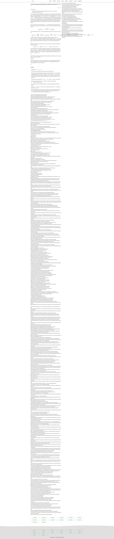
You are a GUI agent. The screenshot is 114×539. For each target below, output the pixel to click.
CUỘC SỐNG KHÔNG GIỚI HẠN (35, 130)
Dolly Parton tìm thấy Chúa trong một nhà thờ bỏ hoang (39, 180)
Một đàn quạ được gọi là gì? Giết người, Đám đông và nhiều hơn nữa (42, 256)
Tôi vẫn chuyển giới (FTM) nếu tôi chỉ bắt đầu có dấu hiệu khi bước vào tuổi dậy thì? (44, 511)
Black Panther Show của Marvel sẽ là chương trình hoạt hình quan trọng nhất (43, 355)
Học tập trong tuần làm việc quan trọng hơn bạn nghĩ (39, 161)
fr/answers (61, 517)
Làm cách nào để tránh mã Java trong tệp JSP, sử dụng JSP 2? (41, 118)
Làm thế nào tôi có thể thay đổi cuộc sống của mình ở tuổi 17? (41, 467)
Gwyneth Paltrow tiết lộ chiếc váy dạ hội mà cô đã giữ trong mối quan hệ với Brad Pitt (44, 402)
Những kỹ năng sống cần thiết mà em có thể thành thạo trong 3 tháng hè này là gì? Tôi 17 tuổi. (46, 469)
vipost (43, 532)
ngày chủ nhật (33, 150)
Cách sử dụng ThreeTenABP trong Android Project (39, 95)
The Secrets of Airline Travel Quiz (36, 294)
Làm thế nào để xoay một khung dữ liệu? (37, 103)
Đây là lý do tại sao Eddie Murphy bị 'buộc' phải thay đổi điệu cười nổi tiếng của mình (44, 341)
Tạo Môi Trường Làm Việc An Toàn (36, 173)
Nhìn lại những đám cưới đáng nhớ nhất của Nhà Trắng (39, 255)
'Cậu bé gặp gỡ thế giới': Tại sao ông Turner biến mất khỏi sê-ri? (41, 186)
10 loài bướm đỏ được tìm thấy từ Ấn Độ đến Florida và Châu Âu (41, 288)
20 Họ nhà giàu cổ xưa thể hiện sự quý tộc (37, 260)
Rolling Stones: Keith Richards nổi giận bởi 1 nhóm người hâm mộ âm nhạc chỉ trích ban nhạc (46, 181)
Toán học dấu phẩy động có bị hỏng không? (69, 6)
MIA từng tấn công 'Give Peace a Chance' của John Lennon (40, 221)
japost (34, 530)
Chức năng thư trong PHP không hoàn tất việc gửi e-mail (71, 18)
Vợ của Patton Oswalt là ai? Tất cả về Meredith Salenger (40, 423)
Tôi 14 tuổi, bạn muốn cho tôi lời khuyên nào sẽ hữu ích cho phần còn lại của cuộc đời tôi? (45, 455)
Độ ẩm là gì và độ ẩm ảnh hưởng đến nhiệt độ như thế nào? (40, 286)
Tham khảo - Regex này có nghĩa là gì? (68, 15)
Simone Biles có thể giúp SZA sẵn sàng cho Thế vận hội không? (41, 348)
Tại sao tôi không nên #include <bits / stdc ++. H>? (39, 120)
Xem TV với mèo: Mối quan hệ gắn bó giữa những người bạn (40, 126)
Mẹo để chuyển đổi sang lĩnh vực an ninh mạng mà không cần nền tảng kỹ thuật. (44, 160)
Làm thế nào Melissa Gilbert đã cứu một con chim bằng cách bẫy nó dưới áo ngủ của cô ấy (45, 226)
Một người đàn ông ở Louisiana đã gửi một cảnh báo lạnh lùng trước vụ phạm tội (44, 301)
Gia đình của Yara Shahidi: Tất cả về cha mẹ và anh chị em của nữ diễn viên (43, 406)
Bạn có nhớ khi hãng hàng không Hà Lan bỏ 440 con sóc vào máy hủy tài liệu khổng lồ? (45, 352)
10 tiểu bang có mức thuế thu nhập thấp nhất (38, 278)
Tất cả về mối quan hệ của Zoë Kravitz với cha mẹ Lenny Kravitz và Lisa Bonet (43, 371)
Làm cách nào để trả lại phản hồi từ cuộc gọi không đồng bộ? (72, 4)
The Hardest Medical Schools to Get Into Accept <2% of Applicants (41, 273)
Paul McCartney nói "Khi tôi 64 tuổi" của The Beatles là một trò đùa (41, 223)
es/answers (44, 517)
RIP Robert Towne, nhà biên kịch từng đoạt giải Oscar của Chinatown (42, 299)
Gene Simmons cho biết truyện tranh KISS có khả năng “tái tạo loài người (42, 220)
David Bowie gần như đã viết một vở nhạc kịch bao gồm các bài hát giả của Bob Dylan (44, 189)
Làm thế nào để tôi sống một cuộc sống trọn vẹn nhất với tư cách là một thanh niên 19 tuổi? (45, 480)
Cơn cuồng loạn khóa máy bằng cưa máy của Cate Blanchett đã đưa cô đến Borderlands (45, 338)
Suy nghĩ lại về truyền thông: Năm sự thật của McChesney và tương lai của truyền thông (45, 143)
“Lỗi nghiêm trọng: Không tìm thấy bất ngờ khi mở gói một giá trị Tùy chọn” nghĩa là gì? (45, 109)
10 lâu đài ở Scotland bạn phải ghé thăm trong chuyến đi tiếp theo (41, 293)
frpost (61, 530)
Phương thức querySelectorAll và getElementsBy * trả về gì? (40, 104)
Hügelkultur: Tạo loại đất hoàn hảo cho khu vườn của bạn (40, 287)
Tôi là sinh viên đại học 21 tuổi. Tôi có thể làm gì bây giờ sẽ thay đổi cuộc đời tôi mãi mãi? (45, 454)
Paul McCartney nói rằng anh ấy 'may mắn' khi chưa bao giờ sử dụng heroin (43, 244)
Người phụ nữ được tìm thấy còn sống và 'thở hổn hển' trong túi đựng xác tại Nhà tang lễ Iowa (46, 422)
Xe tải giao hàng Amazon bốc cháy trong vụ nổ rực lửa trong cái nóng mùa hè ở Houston (45, 319)
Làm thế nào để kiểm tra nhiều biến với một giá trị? (39, 94)
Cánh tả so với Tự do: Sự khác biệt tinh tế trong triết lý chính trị (41, 253)
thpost (70, 530)
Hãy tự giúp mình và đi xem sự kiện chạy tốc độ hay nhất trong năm (41, 365)
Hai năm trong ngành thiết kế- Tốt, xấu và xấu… (38, 129)
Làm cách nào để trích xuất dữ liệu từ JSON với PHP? (39, 108)
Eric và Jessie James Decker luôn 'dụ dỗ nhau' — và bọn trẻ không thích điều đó (43, 383)
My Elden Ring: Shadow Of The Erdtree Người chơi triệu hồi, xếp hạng (42, 327)
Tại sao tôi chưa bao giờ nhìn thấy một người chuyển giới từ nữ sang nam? (43, 492)
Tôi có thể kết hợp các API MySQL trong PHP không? (39, 110)
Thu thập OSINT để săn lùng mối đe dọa (37, 164)
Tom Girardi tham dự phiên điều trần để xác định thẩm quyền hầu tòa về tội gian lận (44, 414)
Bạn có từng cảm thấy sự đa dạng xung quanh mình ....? (40, 154)
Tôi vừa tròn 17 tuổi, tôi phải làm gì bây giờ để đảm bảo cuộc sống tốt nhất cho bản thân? (45, 494)
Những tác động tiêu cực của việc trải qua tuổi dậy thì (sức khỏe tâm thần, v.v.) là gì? (44, 481)
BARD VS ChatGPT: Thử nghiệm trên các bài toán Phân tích (40, 141)
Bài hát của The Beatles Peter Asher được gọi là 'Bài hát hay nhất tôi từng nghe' (43, 239)
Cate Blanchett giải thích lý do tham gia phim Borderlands (40, 340)
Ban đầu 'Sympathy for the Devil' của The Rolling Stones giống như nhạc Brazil (43, 214)
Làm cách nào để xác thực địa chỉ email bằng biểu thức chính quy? (41, 117)
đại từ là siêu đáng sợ (34, 172)
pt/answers (79, 517)
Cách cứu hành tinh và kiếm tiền (36, 171)
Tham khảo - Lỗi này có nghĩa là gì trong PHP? (69, 17)
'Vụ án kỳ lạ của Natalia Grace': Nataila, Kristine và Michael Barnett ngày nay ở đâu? (44, 206)
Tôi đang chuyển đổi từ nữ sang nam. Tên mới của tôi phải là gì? (41, 468)
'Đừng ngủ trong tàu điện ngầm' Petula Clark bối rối (39, 209)
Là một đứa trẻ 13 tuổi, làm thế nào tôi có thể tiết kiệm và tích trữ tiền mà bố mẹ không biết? (45, 448)
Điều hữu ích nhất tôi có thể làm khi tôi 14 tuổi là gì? (39, 479)
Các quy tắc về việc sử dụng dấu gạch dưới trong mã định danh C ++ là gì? (43, 119)
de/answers (52, 517)
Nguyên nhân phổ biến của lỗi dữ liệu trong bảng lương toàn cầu (41, 122)
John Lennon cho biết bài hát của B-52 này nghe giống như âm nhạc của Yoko (43, 222)
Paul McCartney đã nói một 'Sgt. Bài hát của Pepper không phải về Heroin (42, 192)
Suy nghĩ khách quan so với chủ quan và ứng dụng (39, 252)
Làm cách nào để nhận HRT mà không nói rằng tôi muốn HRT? (41, 487)
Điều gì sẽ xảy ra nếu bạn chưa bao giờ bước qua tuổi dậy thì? (40, 493)
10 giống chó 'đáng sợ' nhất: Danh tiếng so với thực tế (39, 258)
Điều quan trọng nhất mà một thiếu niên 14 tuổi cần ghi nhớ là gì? (41, 510)
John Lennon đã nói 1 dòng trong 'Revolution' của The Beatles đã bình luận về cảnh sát (45, 193)
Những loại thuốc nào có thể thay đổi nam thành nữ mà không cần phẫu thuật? (43, 484)
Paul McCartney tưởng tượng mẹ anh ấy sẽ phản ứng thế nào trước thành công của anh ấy (45, 178)
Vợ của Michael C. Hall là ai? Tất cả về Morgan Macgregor (40, 384)
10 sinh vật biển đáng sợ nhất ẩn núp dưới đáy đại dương (40, 267)
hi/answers (44, 522)
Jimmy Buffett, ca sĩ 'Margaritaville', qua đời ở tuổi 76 (39, 401)
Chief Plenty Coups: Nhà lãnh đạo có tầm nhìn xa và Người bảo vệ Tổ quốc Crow (43, 291)
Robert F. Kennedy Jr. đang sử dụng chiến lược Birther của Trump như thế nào (43, 163)
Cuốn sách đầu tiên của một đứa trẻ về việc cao (38, 140)
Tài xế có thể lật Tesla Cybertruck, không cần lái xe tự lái (40, 332)
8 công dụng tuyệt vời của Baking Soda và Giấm (38, 289)
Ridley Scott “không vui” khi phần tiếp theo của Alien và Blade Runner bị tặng (43, 326)
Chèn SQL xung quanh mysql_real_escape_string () (70, 33)
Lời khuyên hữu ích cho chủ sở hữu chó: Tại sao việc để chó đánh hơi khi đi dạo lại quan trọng (46, 138)
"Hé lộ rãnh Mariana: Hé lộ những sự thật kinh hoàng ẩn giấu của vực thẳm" (43, 131)
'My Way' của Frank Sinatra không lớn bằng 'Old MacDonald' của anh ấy (42, 241)
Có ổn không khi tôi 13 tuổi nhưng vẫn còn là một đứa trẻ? (40, 502)
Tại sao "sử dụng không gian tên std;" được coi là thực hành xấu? (72, 24)
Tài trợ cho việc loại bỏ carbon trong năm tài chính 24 (39, 148)
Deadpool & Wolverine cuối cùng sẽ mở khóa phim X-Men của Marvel (42, 300)
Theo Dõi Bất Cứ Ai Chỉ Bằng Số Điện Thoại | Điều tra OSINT (40, 155)
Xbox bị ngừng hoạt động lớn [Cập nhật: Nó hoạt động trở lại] (40, 325)
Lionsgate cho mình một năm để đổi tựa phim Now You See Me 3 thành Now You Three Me (45, 318)
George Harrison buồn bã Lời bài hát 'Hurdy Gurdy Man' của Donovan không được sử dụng (45, 240)
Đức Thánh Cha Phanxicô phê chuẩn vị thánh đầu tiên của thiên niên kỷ (42, 358)
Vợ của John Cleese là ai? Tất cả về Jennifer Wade (39, 413)
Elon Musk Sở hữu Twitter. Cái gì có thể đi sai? (38, 276)
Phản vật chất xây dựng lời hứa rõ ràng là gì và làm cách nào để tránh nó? (42, 101)
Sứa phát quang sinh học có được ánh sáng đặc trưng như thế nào (41, 275)
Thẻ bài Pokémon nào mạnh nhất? (36, 290)
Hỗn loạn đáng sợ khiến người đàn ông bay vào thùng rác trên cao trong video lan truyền (45, 359)
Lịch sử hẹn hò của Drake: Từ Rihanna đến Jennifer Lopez (40, 412)
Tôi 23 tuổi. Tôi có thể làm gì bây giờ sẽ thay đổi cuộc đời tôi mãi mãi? (42, 471)
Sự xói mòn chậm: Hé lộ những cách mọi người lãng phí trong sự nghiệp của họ (43, 127)
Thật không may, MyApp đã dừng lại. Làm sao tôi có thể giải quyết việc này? (43, 96)
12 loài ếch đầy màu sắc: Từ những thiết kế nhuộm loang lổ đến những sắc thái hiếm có (45, 292)
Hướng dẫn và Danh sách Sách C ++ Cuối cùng (69, 7)
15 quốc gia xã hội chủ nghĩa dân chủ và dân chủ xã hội (40, 277)
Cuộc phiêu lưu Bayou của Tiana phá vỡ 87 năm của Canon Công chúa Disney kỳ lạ (44, 351)
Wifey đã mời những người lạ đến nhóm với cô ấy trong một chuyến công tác (43, 142)
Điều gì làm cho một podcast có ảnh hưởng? (38, 159)
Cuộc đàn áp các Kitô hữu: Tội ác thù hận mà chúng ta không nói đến (42, 139)
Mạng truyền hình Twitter (35, 175)
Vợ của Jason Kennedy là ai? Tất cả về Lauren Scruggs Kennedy (41, 387)
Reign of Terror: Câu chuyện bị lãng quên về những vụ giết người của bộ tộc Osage (44, 259)
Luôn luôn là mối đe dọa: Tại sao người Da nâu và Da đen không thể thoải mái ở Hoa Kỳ (45, 132)
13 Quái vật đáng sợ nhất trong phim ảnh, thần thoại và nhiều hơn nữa (42, 270)
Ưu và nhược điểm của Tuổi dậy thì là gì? (37, 495)
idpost (79, 532)
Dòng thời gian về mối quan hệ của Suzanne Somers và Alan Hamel (41, 390)
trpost (70, 532)
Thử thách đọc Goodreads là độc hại (36, 174)
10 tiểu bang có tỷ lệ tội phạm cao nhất (37, 251)
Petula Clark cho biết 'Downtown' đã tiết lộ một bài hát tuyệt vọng (41, 204)
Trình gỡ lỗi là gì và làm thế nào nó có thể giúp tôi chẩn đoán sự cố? (41, 111)
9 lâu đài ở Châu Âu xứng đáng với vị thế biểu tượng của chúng (41, 272)
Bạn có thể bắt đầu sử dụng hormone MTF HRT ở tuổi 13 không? (41, 499)
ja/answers (35, 517)
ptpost (79, 530)
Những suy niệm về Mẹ (34, 162)
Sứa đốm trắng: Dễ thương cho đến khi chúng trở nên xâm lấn (40, 257)
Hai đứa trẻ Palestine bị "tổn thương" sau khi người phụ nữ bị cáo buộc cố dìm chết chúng (45, 331)
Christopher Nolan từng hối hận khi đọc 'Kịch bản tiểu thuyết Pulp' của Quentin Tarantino (45, 179)
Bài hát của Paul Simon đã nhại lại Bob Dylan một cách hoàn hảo (41, 195)
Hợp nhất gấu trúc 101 (34, 107)
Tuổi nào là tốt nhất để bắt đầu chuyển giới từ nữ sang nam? (40, 456)
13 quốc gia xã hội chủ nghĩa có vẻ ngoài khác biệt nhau (40, 268)
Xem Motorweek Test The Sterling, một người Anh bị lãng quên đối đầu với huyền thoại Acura (45, 317)
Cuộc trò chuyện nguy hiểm (35, 149)
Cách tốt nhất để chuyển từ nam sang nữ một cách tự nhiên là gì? (41, 504)
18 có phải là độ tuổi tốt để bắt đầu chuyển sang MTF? (39, 486)
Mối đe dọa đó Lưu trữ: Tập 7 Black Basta (37, 128)
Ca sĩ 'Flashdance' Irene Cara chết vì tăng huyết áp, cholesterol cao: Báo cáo (43, 391)
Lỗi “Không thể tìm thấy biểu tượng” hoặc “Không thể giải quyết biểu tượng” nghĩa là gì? (45, 112)
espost (43, 530)
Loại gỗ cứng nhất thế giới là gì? (36, 269)
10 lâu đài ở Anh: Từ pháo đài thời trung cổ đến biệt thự (39, 261)
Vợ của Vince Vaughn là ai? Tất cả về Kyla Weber (38, 396)
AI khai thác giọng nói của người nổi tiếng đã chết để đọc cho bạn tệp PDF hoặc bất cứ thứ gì (46, 349)
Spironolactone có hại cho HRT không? (37, 496)
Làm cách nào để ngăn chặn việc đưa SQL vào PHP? (70, 5)
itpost (52, 532)
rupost (34, 532)
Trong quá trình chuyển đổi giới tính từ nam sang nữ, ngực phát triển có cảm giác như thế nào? (46, 460)
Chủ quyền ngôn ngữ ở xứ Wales (36, 144)
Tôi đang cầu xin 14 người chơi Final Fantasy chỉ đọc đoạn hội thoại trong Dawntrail (44, 347)
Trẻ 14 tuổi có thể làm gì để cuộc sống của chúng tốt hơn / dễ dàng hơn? (42, 497)
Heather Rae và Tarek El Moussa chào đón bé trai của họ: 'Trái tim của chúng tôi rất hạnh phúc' (46, 366)
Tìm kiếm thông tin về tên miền (36, 133)
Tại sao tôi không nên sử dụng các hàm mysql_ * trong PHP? (71, 8)
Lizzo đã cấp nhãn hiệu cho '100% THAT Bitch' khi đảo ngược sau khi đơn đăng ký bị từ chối (45, 405)
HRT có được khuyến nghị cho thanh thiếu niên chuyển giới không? (41, 514)
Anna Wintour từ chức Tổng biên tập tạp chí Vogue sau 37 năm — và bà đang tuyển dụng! (45, 421)
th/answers (70, 517)
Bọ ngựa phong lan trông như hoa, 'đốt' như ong (38, 254)
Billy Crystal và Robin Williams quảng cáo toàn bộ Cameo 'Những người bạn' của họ (44, 205)
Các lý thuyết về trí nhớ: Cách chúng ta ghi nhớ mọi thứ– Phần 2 (41, 146)
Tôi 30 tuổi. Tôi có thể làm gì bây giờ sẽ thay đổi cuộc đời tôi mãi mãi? (42, 498)
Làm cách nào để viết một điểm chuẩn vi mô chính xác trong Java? (41, 106)
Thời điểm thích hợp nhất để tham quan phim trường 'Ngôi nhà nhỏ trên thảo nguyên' (44, 194)
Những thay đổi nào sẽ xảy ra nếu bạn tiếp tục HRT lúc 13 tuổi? (41, 485)
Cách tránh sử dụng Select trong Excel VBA (69, 16)
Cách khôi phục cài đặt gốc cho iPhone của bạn (38, 285)
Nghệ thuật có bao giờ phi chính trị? (36, 158)
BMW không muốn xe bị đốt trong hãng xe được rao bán (40, 350)
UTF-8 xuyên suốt (64, 23)
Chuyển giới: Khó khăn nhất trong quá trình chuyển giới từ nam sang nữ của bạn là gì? (44, 503)
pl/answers (35, 522)
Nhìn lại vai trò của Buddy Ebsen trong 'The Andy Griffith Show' (41, 229)
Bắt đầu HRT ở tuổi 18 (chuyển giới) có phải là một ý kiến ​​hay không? (42, 451)
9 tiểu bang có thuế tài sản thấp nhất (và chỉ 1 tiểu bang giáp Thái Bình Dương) (43, 274)
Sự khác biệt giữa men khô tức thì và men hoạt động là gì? (40, 271)
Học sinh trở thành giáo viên (35, 123)
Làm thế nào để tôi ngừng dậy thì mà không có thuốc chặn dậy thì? (41, 472)
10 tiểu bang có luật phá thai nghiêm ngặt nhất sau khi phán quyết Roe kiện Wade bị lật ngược (46, 262)
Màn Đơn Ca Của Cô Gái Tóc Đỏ (36, 147)
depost (52, 530)
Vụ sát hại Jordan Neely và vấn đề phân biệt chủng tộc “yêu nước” (41, 170)
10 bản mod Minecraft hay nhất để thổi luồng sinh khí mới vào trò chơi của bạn (43, 284)
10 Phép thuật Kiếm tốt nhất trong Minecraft (38, 295)
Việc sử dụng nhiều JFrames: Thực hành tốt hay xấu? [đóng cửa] (41, 102)
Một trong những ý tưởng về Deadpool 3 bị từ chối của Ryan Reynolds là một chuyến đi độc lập (46, 339)
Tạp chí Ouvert (33, 134)
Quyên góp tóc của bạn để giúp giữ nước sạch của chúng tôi (40, 283)
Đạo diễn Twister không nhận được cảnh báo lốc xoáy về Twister (41, 324)
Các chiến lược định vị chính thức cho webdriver (38, 105)
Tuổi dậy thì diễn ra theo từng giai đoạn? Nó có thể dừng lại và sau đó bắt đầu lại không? (45, 470)
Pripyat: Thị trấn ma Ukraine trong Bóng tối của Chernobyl (40, 279)
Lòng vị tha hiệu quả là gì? (35, 145)
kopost (61, 532)
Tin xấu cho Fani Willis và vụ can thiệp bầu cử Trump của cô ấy (41, 337)
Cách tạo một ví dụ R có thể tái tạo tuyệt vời (69, 3)
